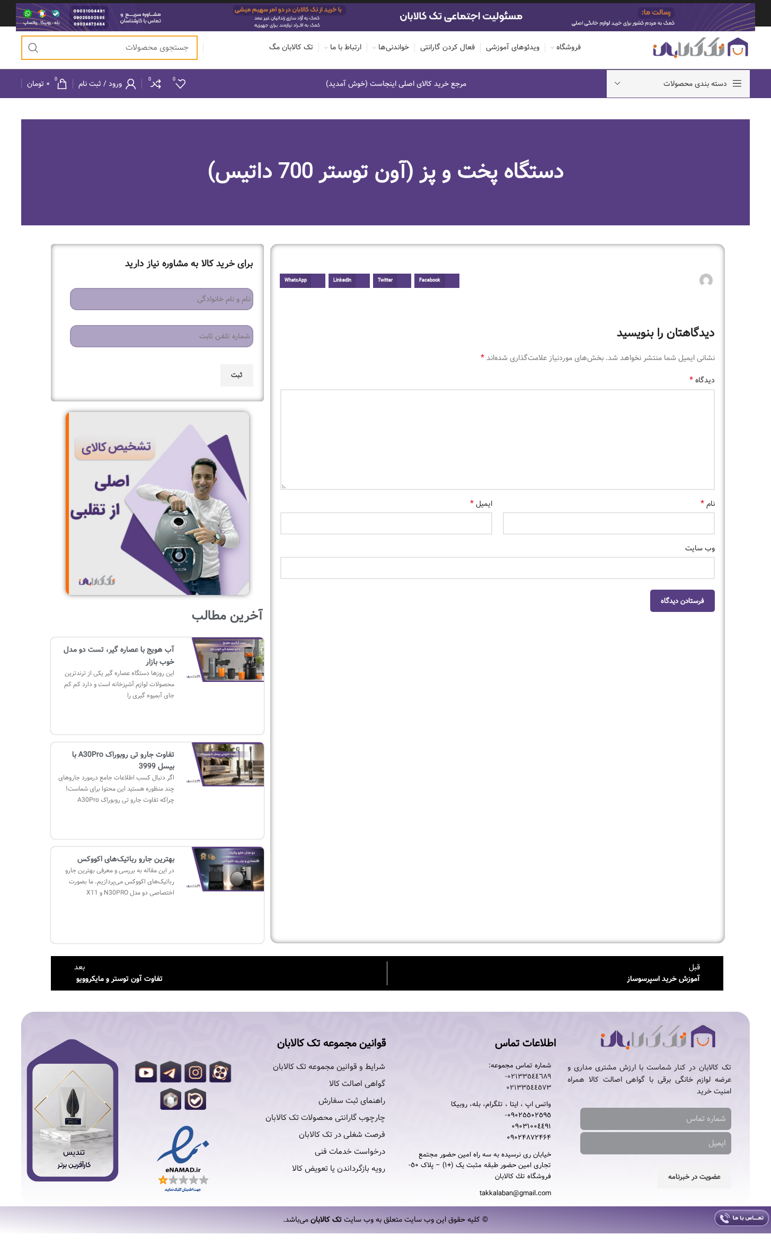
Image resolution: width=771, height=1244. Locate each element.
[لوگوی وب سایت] (701, 48)
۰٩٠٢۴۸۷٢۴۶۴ (529, 1138)
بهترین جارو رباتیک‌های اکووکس (125, 859)
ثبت (237, 375)
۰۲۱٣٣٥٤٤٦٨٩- (528, 1077)
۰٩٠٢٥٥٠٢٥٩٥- (528, 1115)
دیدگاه (701, 380)
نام (708, 504)
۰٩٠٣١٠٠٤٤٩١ (531, 1127)
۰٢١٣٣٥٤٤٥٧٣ (528, 1088)
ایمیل (481, 504)
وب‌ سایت (699, 548)
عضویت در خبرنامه (694, 1176)
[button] (436, 281)
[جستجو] (33, 48)
